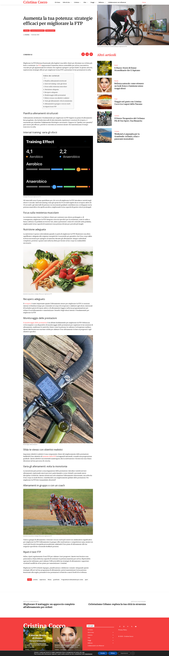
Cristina (27, 34)
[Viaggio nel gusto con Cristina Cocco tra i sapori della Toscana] (104, 102)
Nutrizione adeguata (52, 89)
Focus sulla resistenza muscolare (56, 86)
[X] (87, 54)
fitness (49, 579)
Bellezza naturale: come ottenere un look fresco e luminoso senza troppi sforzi (129, 86)
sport (86, 579)
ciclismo (35, 579)
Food (115, 99)
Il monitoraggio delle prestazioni (35, 322)
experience (43, 579)
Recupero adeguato (51, 92)
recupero (28, 303)
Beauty (116, 80)
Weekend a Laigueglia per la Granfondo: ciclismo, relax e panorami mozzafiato (127, 136)
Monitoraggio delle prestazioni (55, 95)
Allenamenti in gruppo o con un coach (57, 104)
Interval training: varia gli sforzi (56, 84)
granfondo (56, 579)
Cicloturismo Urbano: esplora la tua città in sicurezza (117, 604)
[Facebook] (83, 54)
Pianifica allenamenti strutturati (55, 81)
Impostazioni (124, 653)
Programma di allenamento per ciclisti (72, 579)
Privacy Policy (122, 630)
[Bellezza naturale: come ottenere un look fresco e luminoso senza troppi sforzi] (104, 85)
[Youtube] (135, 626)
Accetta (103, 653)
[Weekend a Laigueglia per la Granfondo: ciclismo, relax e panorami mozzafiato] (104, 135)
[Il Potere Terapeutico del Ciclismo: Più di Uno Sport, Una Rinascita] (104, 118)
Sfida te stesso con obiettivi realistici (57, 98)
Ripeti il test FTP (50, 106)
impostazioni (88, 654)
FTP (39, 65)
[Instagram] (123, 626)
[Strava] (131, 626)
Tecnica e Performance (37, 30)
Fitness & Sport (50, 30)
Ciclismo (26, 30)
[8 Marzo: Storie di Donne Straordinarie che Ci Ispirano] (104, 68)
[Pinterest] (91, 54)
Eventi (116, 65)
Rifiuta (113, 653)
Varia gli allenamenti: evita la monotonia (58, 101)
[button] (144, 2)
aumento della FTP (49, 456)
